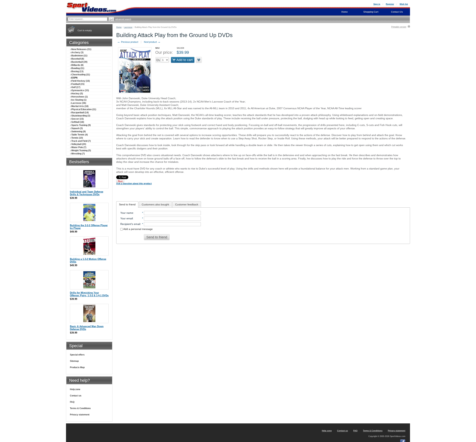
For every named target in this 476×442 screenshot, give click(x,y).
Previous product (127, 42)
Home (119, 27)
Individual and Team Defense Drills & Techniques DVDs (86, 193)
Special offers (77, 354)
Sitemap (74, 361)
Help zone (75, 389)
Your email (126, 218)
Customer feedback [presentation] (186, 204)
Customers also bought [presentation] (155, 204)
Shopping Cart (370, 12)
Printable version (398, 27)
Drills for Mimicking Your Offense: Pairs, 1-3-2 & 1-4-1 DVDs (89, 294)
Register (390, 4)
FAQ (72, 402)
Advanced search (123, 19)
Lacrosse (128, 27)
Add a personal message (138, 229)
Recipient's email (130, 223)
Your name (126, 212)
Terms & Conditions (80, 408)
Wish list (404, 4)
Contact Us (397, 12)
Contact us (75, 395)
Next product (152, 42)
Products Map (77, 367)
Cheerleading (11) (80, 74)
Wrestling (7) (78, 153)
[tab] (127, 204)
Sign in (376, 4)
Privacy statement (79, 414)
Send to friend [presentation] (127, 204)
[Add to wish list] (199, 60)
